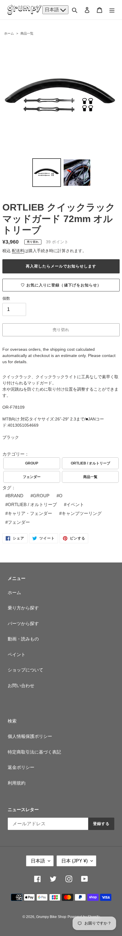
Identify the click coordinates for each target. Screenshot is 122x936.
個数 (6, 298)
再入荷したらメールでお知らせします (61, 266)
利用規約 (16, 782)
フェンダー (32, 477)
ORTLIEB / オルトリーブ (90, 463)
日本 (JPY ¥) (74, 860)
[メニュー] (112, 10)
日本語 (52, 9)
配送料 (18, 250)
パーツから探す (23, 623)
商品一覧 (26, 33)
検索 (12, 720)
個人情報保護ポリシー (30, 736)
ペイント (16, 654)
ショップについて (25, 669)
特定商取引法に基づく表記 (34, 751)
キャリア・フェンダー (30, 513)
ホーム (9, 33)
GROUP (31, 463)
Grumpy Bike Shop (51, 917)
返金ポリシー (21, 767)
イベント (75, 504)
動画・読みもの (23, 638)
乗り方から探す (23, 607)
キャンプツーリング (82, 513)
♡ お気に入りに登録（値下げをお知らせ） (61, 285)
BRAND (15, 495)
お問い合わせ (21, 685)
